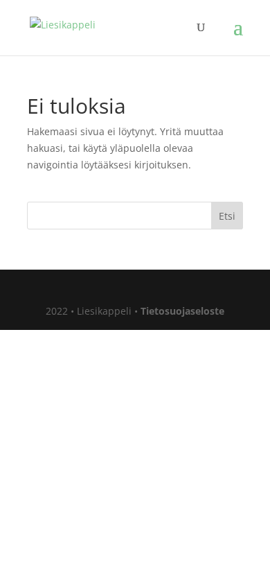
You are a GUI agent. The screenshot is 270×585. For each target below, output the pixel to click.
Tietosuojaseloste (182, 310)
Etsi (227, 215)
